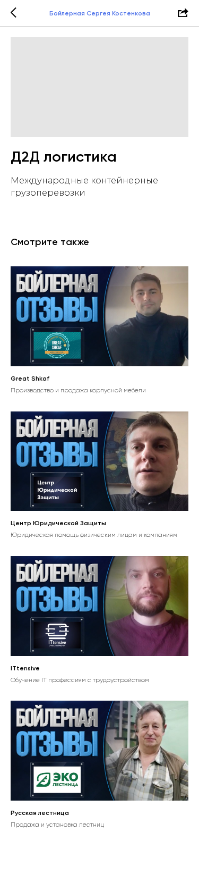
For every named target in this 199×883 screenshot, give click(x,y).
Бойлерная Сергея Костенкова (99, 13)
